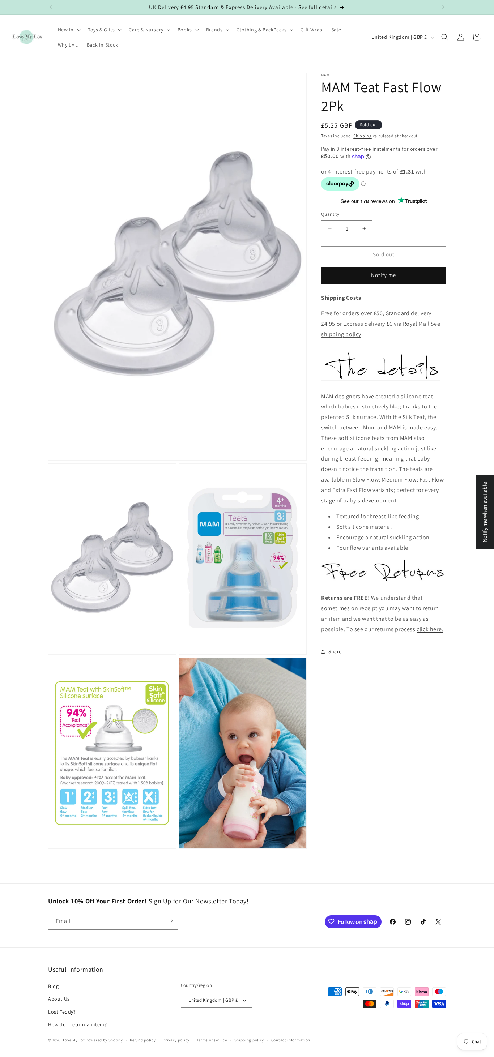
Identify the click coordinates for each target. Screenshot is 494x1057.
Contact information (290, 1040)
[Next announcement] (443, 7)
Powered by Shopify (104, 1040)
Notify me (383, 274)
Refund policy (143, 1040)
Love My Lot (74, 1040)
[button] (69, 29)
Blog (53, 986)
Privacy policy (176, 1040)
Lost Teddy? (62, 1012)
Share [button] (335, 651)
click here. (430, 629)
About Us (59, 999)
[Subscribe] (170, 920)
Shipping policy (249, 1040)
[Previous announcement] (51, 7)
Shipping (362, 135)
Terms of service (212, 1040)
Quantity (330, 214)
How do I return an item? (77, 1024)
